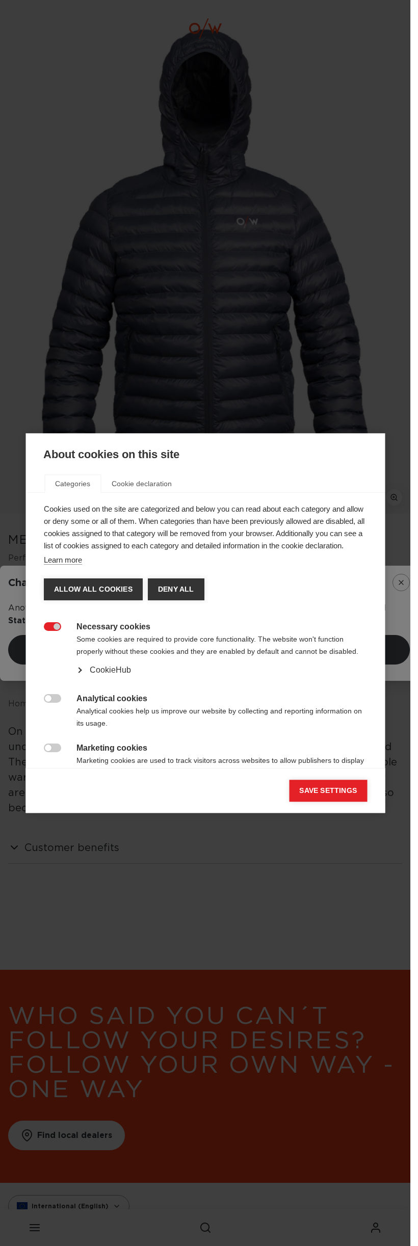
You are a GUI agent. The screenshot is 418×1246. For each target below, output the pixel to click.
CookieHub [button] (109, 670)
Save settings (328, 790)
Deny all (176, 589)
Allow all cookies (93, 589)
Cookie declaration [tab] (142, 484)
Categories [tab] (72, 484)
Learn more (62, 559)
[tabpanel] (205, 658)
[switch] (46, 625)
